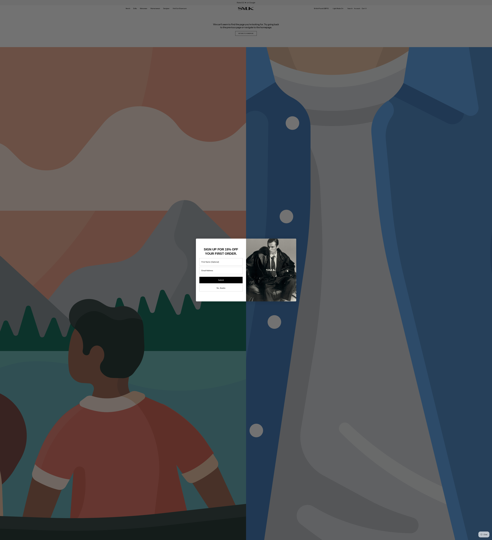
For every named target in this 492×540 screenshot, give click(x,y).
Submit (221, 280)
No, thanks (221, 288)
